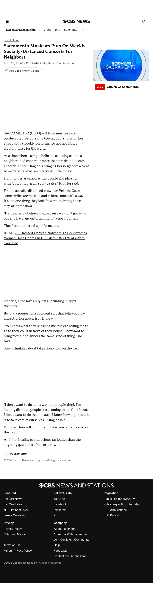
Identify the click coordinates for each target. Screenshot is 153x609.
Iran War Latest (13, 504)
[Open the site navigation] (29, 21)
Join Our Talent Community (71, 539)
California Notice (15, 534)
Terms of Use (12, 545)
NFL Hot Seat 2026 (16, 509)
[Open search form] (144, 21)
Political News (13, 498)
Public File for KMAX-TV (119, 498)
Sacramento (18, 453)
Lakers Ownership (15, 515)
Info (57, 30)
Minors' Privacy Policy (18, 550)
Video (47, 30)
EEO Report (111, 515)
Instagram (60, 509)
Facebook (60, 504)
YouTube (59, 498)
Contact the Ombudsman (70, 556)
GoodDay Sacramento (21, 30)
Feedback (60, 550)
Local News (11, 40)
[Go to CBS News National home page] (76, 21)
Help (57, 545)
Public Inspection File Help (121, 504)
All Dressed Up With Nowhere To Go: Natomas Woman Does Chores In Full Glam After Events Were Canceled (45, 238)
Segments (70, 30)
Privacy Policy (13, 528)
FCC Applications (115, 509)
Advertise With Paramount (71, 534)
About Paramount (65, 528)
